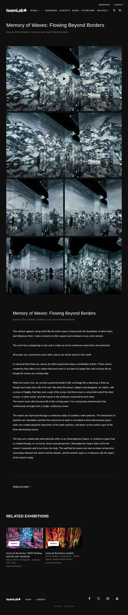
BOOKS (75, 11)
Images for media (21, 486)
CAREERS (40, 599)
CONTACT (118, 5)
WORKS (33, 11)
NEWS (28, 599)
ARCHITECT (102, 11)
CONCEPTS (64, 11)
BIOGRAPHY (104, 5)
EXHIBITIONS (51, 11)
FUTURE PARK (88, 11)
